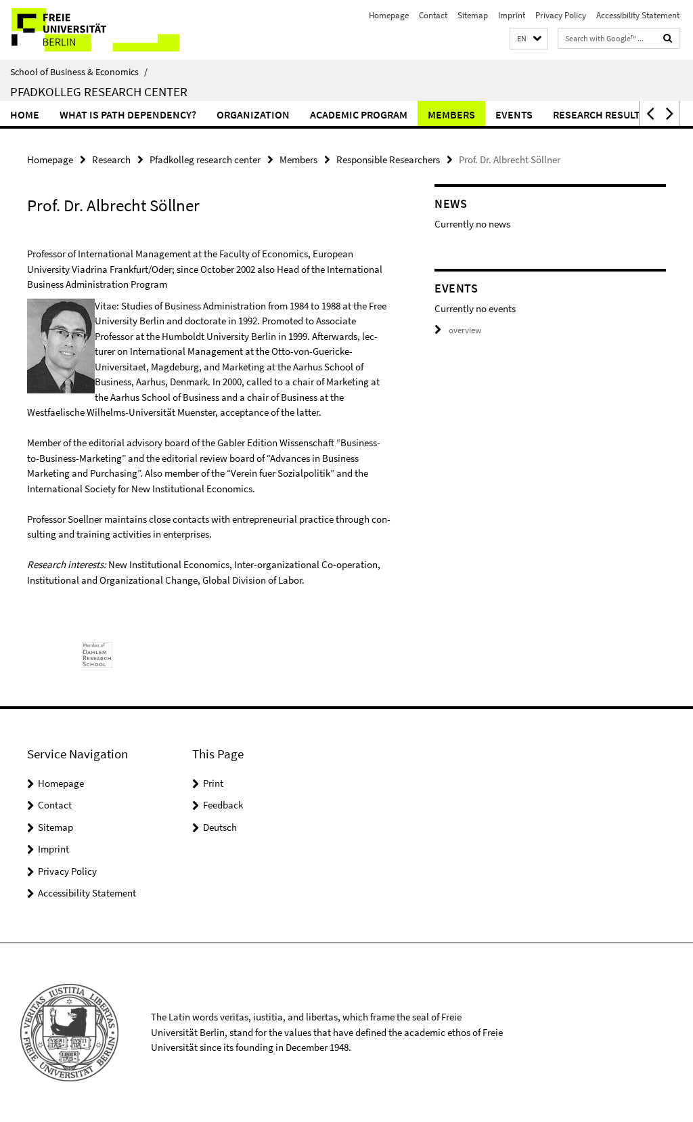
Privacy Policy (560, 15)
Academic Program (358, 114)
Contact (433, 15)
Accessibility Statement (637, 15)
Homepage (389, 15)
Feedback (223, 804)
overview (465, 330)
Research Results (599, 114)
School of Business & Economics (79, 72)
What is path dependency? (128, 114)
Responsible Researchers (388, 159)
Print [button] (213, 783)
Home (24, 114)
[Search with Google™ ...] (668, 38)
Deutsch (220, 827)
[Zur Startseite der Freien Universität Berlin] (89, 29)
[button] (528, 39)
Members (451, 114)
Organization (253, 114)
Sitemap (472, 15)
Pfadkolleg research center (205, 159)
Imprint (511, 15)
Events (514, 114)
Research (111, 159)
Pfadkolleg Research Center (98, 91)
